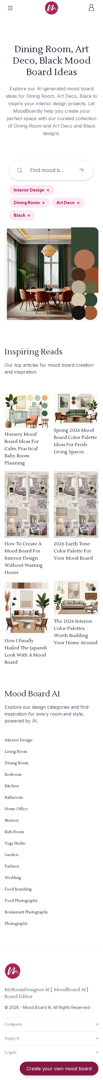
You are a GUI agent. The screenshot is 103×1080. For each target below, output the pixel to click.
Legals (51, 1052)
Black (22, 215)
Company (51, 1024)
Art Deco (68, 202)
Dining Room (29, 202)
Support (51, 1038)
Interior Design (31, 190)
